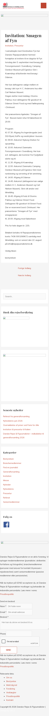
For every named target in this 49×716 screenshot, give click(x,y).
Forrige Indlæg (24, 268)
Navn (3, 606)
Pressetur (18, 45)
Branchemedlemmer (12, 463)
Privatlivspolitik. (7, 594)
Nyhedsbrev (8, 489)
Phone (3, 633)
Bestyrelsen (8, 459)
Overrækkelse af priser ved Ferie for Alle (21, 425)
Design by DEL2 (7, 710)
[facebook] (7, 524)
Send (8, 650)
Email (3, 612)
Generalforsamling (11, 472)
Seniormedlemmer (11, 502)
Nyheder (7, 484)
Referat (6, 497)
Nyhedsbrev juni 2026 (12, 421)
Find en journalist (10, 467)
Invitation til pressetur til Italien (16, 429)
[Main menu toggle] (43, 5)
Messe (6, 480)
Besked (4, 617)
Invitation (9, 45)
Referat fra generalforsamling (16, 416)
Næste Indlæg (24, 275)
